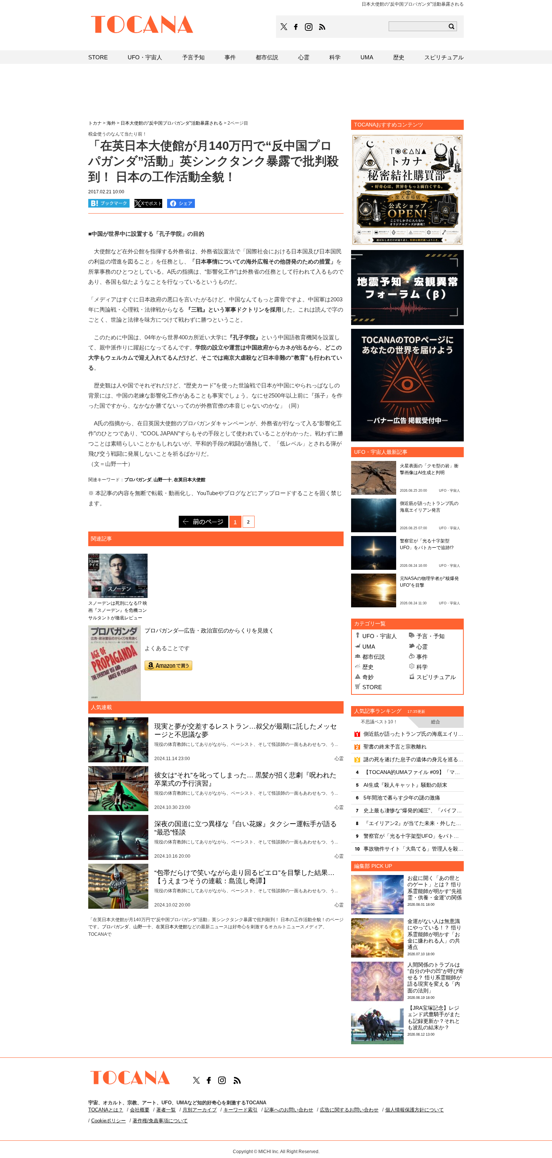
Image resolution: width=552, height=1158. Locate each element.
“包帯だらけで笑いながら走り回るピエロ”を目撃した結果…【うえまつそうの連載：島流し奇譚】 (244, 877)
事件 (422, 657)
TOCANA (142, 25)
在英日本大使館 (189, 479)
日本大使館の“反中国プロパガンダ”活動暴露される (172, 123)
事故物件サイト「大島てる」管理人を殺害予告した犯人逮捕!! (413, 849)
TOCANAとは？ (105, 1110)
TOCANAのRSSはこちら (322, 27)
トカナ (95, 123)
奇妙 (368, 677)
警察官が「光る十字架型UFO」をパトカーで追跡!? (413, 836)
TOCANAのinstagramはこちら (309, 27)
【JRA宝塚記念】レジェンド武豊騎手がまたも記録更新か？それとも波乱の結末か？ (433, 1017)
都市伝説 (373, 657)
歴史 (368, 667)
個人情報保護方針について (414, 1110)
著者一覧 (166, 1110)
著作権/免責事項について (160, 1120)
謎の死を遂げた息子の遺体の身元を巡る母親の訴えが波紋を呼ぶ (413, 759)
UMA (368, 646)
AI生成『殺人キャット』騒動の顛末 (405, 785)
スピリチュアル (436, 677)
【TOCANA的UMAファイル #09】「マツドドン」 (413, 772)
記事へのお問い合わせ (288, 1110)
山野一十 (163, 479)
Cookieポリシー (108, 1120)
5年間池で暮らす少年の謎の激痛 (401, 798)
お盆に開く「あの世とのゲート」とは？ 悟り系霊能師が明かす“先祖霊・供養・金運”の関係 (434, 887)
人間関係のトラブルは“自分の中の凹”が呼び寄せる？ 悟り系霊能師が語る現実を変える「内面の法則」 (435, 978)
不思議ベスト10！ (379, 721)
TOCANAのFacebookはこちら (296, 27)
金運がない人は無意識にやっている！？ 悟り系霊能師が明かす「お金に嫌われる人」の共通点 (434, 934)
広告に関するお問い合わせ (349, 1110)
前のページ (203, 522)
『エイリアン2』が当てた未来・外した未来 (413, 823)
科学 (422, 667)
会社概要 (139, 1110)
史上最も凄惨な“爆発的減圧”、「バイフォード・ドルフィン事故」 (413, 810)
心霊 (422, 646)
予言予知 (193, 57)
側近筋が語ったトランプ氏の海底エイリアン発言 (413, 734)
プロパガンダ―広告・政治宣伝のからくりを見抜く (209, 630)
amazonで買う (168, 665)
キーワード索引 (240, 1110)
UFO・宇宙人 (379, 636)
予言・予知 (430, 636)
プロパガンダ (137, 479)
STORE (372, 687)
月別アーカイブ (199, 1110)
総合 (435, 721)
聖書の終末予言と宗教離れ (395, 747)
